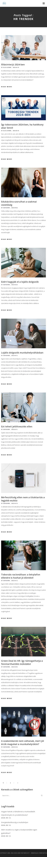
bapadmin (6, 208)
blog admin (7, 67)
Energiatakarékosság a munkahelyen (14, 822)
